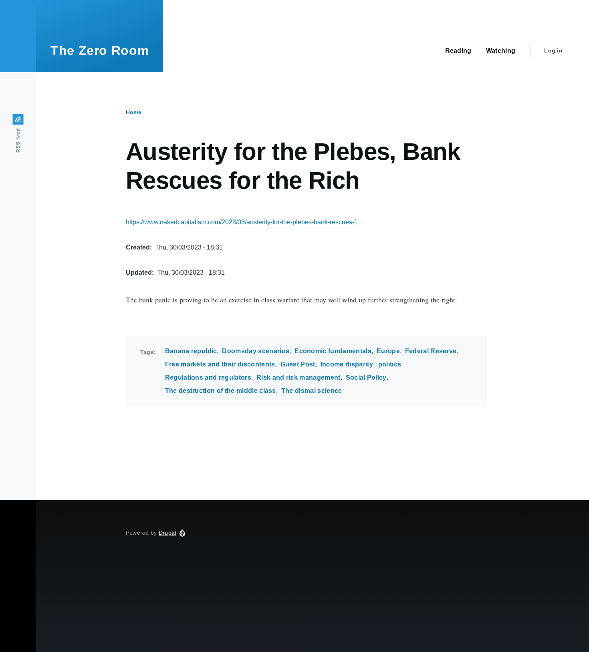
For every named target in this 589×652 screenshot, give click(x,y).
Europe (388, 351)
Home (133, 112)
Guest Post (297, 364)
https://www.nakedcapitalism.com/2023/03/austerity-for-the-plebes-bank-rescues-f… (244, 222)
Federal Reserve (431, 351)
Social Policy (366, 377)
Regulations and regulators (208, 377)
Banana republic (191, 351)
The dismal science (311, 390)
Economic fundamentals (332, 351)
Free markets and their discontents (220, 364)
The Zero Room (99, 50)
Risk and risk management (298, 377)
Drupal (167, 532)
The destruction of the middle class (220, 390)
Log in (553, 50)
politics (389, 364)
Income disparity (347, 364)
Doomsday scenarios (255, 351)
